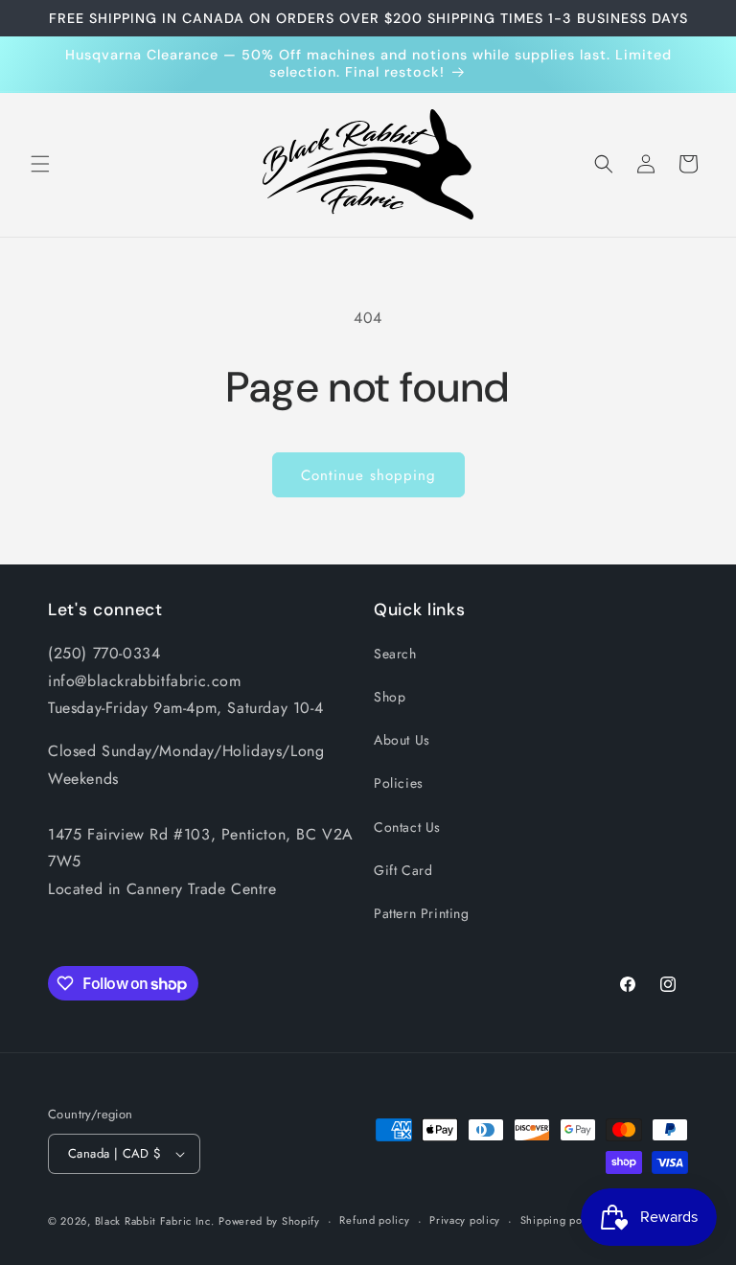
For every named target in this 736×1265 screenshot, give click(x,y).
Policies (399, 783)
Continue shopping (368, 475)
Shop (389, 696)
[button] (40, 164)
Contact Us (407, 827)
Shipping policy (560, 1220)
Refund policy (374, 1220)
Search (395, 653)
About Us (402, 739)
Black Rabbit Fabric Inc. (155, 1221)
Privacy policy (464, 1220)
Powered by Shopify (269, 1221)
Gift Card (403, 870)
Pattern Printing (422, 913)
